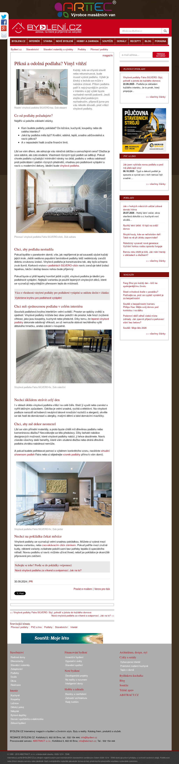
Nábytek (15, 711)
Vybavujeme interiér (130, 662)
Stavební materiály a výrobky (58, 49)
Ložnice (15, 703)
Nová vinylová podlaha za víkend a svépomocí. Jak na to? (48, 570)
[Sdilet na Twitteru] (4, 17)
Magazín (129, 274)
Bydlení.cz (16, 49)
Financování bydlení (76, 652)
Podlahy (48, 627)
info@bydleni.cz (89, 737)
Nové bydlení (72, 670)
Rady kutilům (72, 701)
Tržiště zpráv (127, 690)
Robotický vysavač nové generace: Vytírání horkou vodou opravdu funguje (142, 244)
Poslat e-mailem (83, 589)
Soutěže (124, 685)
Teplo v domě (127, 669)
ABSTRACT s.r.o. (42, 740)
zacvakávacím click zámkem (59, 545)
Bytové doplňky (18, 715)
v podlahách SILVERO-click (62, 265)
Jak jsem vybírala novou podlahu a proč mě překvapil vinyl (143, 166)
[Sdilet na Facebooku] (4, 22)
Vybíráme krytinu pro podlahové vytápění (38, 297)
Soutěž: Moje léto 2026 (134, 327)
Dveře (14, 676)
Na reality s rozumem (76, 679)
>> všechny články (156, 96)
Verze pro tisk (102, 589)
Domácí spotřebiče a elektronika (27, 719)
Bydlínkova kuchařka (131, 675)
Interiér (73, 627)
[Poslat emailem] (4, 35)
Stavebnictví (61, 627)
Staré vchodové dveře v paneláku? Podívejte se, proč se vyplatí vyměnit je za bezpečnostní (143, 295)
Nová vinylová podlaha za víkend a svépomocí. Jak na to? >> (82, 615)
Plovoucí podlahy (19, 627)
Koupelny (15, 699)
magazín (108, 55)
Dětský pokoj (17, 707)
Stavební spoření (74, 665)
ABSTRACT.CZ (129, 695)
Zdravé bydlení (18, 723)
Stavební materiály (20, 665)
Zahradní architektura (76, 698)
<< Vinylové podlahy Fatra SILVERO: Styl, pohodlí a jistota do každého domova (50, 612)
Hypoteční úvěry (73, 661)
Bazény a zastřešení (75, 694)
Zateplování (17, 669)
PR (31, 581)
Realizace (16, 684)
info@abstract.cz (87, 740)
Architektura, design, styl (133, 652)
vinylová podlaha (69, 165)
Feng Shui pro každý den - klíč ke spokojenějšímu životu (140, 284)
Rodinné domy (18, 657)
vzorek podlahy (71, 454)
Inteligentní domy (74, 683)
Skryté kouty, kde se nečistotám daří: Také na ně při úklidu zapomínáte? (142, 236)
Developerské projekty (76, 675)
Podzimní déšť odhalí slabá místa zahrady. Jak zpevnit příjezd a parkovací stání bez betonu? (143, 319)
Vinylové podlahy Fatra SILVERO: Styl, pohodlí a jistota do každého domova (143, 79)
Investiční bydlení (74, 657)
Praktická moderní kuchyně (134, 666)
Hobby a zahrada (74, 689)
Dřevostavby (17, 661)
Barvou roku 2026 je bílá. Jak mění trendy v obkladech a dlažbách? (144, 253)
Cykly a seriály (128, 657)
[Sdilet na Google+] (4, 28)
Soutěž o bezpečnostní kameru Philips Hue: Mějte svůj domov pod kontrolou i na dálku (140, 307)
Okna (13, 680)
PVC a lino (36, 627)
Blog (122, 680)
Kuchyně (15, 695)
